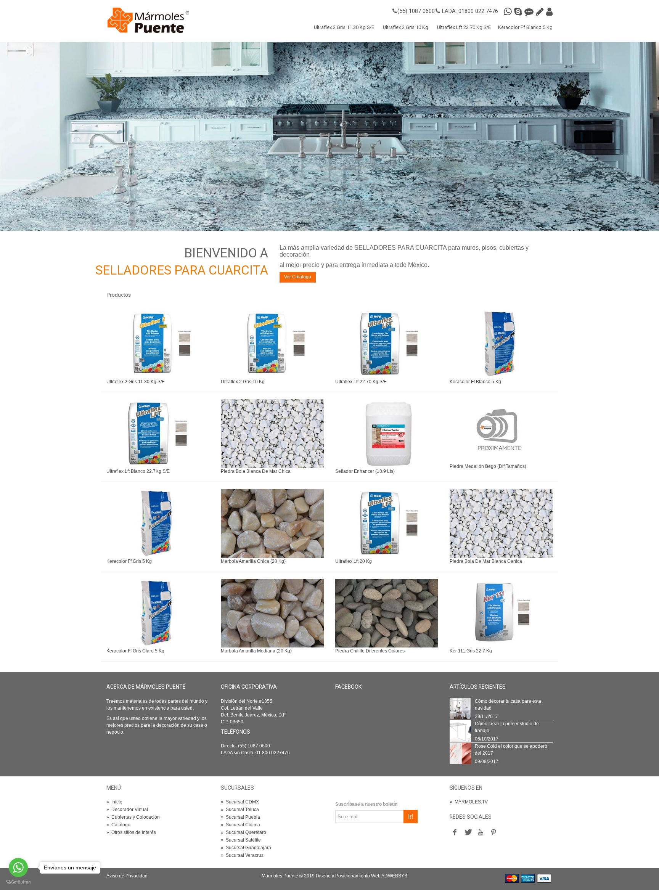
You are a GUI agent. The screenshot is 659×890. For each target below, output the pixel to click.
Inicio (114, 802)
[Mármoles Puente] (148, 19)
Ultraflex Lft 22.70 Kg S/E (464, 27)
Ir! (410, 816)
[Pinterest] (493, 833)
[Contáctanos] (549, 11)
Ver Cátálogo (297, 277)
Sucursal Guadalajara (246, 847)
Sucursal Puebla (240, 817)
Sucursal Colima (240, 824)
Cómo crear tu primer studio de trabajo (507, 727)
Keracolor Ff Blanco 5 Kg (525, 27)
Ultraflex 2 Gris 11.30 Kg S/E (344, 27)
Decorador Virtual (127, 809)
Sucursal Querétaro (243, 832)
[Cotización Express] (541, 11)
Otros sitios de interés (131, 832)
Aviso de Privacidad (127, 876)
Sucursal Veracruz (242, 855)
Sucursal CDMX (240, 802)
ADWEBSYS (394, 876)
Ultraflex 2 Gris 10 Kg (405, 27)
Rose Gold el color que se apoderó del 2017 (511, 750)
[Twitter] (468, 833)
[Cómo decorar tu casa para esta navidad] (460, 708)
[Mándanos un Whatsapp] (509, 11)
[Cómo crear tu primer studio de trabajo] (460, 730)
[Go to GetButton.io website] (18, 882)
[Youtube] (480, 833)
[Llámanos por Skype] (519, 11)
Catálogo (118, 824)
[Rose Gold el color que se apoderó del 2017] (460, 753)
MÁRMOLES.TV (469, 802)
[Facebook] (455, 833)
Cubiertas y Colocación (133, 817)
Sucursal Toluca (240, 809)
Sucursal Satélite (241, 840)
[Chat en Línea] (530, 11)
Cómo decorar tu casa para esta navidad (508, 705)
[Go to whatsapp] (18, 867)
